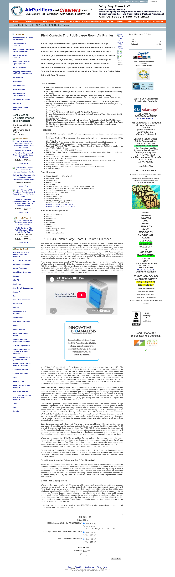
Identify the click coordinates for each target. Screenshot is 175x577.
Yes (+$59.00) (90, 542)
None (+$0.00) (90, 523)
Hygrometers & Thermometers (19, 94)
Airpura (16, 276)
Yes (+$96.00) (90, 526)
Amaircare (17, 284)
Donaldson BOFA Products (20, 313)
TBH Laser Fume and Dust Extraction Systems (22, 397)
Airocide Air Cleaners (22, 272)
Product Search (131, 2)
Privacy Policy (102, 567)
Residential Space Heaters (20, 108)
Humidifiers (18, 81)
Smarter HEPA (18, 381)
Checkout (143, 2)
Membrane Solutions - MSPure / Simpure (22, 364)
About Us (78, 567)
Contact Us (89, 567)
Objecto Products (20, 373)
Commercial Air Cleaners (19, 45)
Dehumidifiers (19, 85)
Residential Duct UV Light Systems (21, 63)
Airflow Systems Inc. (21, 264)
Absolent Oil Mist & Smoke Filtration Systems (21, 254)
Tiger (15, 403)
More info (24, 164)
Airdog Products (20, 268)
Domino (16, 308)
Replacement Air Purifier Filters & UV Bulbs (23, 51)
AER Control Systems (22, 260)
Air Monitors (18, 78)
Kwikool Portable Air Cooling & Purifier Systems (21, 351)
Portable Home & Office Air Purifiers (23, 39)
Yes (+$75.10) (90, 535)
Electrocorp (18, 318)
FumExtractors (19, 329)
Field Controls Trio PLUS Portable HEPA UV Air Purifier (24, 230)
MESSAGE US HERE (145, 118)
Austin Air (17, 292)
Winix (15, 407)
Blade (15, 296)
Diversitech (17, 304)
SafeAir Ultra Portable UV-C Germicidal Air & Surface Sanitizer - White (24, 177)
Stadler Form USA (20, 391)
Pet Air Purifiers (19, 68)
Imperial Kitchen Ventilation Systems (21, 340)
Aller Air (16, 280)
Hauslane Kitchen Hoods (20, 334)
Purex (15, 377)
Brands (16, 411)
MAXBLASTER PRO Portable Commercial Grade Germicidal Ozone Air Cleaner (23, 154)
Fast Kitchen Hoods (21, 322)
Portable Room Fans (21, 99)
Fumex (15, 326)
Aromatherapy (19, 89)
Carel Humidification (21, 300)
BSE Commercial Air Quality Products (21, 358)
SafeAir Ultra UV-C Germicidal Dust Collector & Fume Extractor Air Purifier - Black (24, 202)
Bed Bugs (17, 103)
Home (121, 2)
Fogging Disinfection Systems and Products (22, 73)
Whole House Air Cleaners (20, 57)
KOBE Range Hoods (21, 345)
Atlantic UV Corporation (23, 288)
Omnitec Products (20, 369)
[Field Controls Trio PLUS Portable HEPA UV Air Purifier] (120, 48)
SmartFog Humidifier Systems (21, 386)
